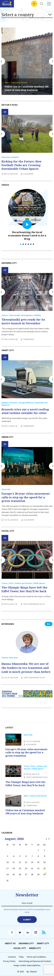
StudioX (33, 971)
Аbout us (10, 943)
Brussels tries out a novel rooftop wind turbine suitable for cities (25, 411)
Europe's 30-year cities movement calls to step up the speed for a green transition (26, 497)
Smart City (43, 943)
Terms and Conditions (36, 957)
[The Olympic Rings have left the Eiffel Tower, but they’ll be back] (27, 560)
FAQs (21, 957)
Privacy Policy (9, 961)
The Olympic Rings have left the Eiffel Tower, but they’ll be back (24, 589)
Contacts (12, 957)
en (5, 112)
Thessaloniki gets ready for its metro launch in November (23, 321)
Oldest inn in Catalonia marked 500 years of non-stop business (26, 88)
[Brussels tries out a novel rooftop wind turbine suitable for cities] (27, 379)
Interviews (7, 4)
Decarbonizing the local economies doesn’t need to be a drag (27, 235)
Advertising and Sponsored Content (35, 961)
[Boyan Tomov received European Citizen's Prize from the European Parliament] (27, 695)
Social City (19, 948)
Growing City (26, 943)
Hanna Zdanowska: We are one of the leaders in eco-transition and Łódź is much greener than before (26, 668)
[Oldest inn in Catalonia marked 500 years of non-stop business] (13, 801)
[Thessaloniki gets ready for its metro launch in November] (27, 292)
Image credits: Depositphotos (27, 965)
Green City (35, 948)
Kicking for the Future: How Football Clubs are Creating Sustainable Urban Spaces (21, 165)
